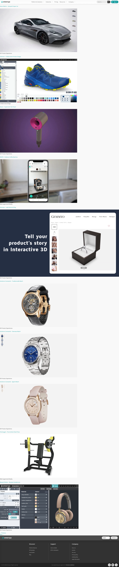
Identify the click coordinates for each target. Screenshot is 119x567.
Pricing (56, 2)
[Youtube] (112, 565)
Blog (30, 554)
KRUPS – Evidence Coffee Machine (9, 157)
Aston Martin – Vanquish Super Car (9, 6)
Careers (73, 550)
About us (74, 547)
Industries (48, 2)
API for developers (54, 550)
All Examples (32, 550)
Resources (62, 2)
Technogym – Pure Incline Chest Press (10, 432)
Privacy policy (75, 554)
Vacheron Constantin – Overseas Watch (10, 331)
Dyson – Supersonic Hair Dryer (8, 107)
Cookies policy (75, 557)
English (104, 537)
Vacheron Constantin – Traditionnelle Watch (11, 281)
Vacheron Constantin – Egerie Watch (9, 382)
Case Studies (32, 552)
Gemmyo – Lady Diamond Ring (8, 207)
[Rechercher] (108, 2)
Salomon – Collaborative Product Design (10, 56)
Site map (74, 552)
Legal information (76, 559)
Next (2, 534)
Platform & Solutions (37, 2)
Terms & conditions (70, 565)
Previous (3, 533)
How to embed (54, 547)
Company (71, 2)
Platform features (33, 547)
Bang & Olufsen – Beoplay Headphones (10, 482)
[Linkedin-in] (109, 565)
